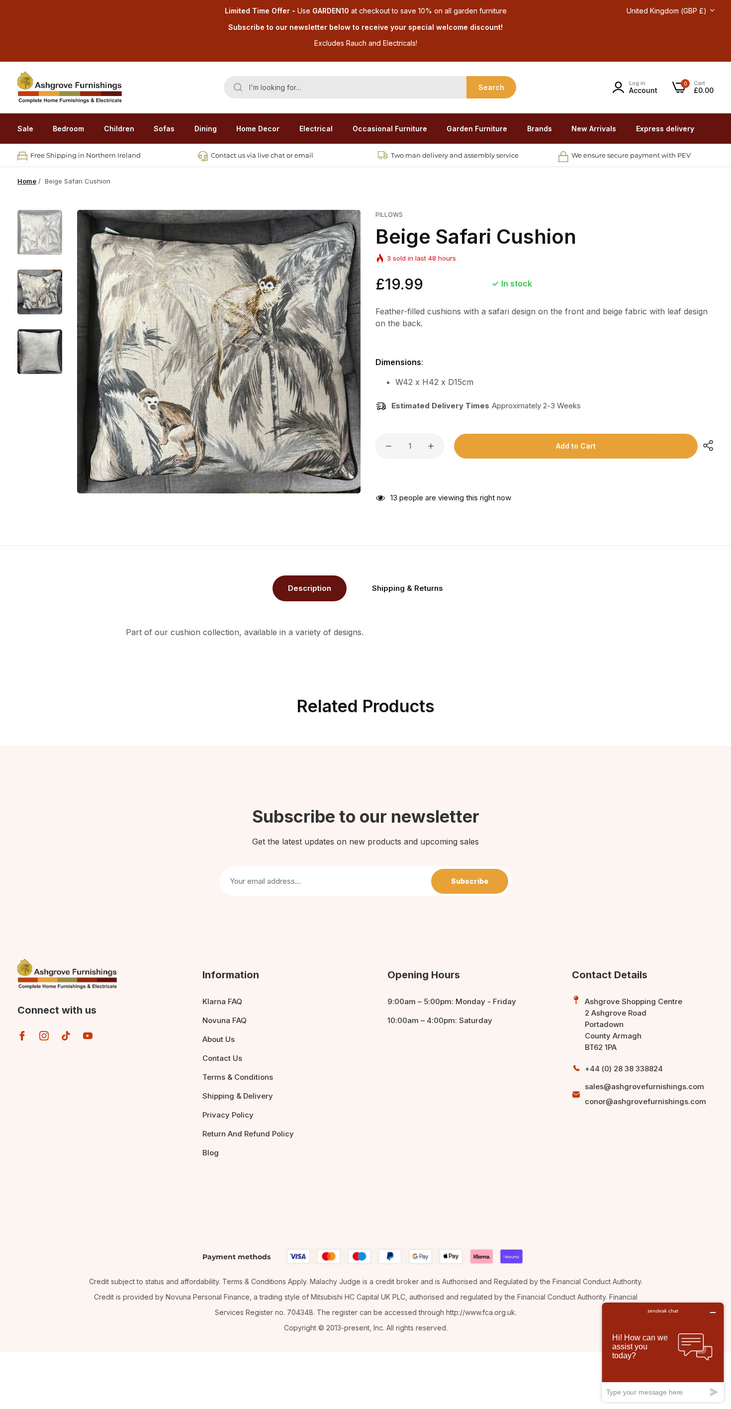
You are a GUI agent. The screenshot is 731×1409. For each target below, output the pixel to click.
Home (26, 181)
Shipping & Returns (407, 588)
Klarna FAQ (222, 1001)
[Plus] (431, 446)
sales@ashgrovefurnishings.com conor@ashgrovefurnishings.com (645, 1094)
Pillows (389, 214)
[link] (68, 128)
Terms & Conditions (237, 1077)
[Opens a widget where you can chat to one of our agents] (663, 1352)
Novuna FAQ (224, 1020)
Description (309, 588)
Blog (210, 1152)
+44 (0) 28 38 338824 (624, 1068)
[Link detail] (22, 1035)
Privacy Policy (228, 1115)
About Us (218, 1039)
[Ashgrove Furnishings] (69, 87)
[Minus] (388, 446)
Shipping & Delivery (237, 1096)
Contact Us (222, 1058)
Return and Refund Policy (248, 1133)
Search (491, 87)
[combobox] (370, 87)
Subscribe (469, 881)
